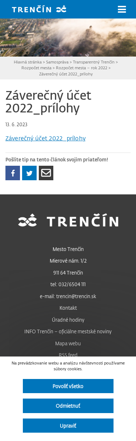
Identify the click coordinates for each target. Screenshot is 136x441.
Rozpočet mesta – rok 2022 (81, 67)
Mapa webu (68, 343)
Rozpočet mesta (36, 67)
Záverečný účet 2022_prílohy (66, 74)
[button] (122, 9)
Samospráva (57, 62)
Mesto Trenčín (68, 249)
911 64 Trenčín (68, 272)
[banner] (44, 9)
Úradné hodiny (68, 320)
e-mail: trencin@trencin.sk (68, 296)
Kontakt (68, 308)
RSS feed (68, 355)
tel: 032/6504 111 (68, 284)
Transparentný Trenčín (94, 62)
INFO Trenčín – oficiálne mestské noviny (68, 331)
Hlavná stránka (28, 62)
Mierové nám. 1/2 (68, 260)
